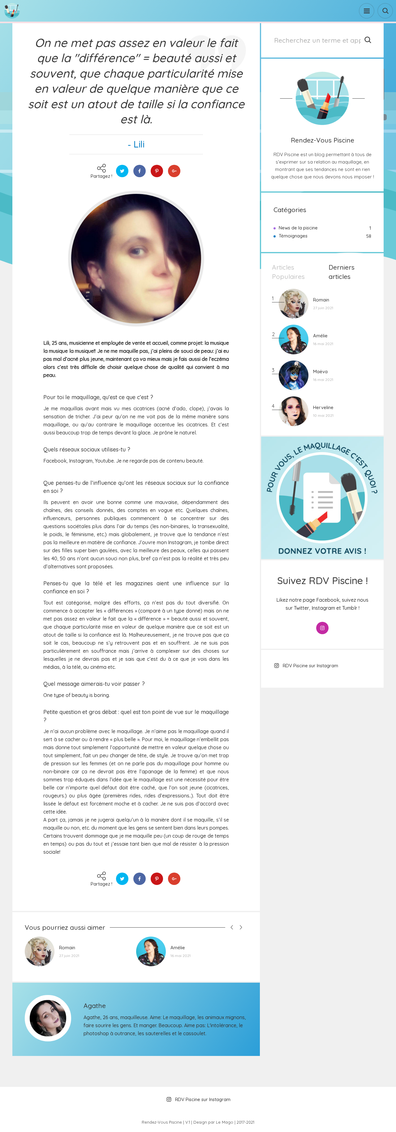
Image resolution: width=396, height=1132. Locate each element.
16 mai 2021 (180, 955)
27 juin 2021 (69, 955)
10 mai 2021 (323, 415)
